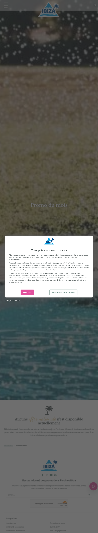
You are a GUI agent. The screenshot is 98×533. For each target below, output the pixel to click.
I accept (27, 292)
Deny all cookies (12, 300)
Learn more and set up (63, 292)
